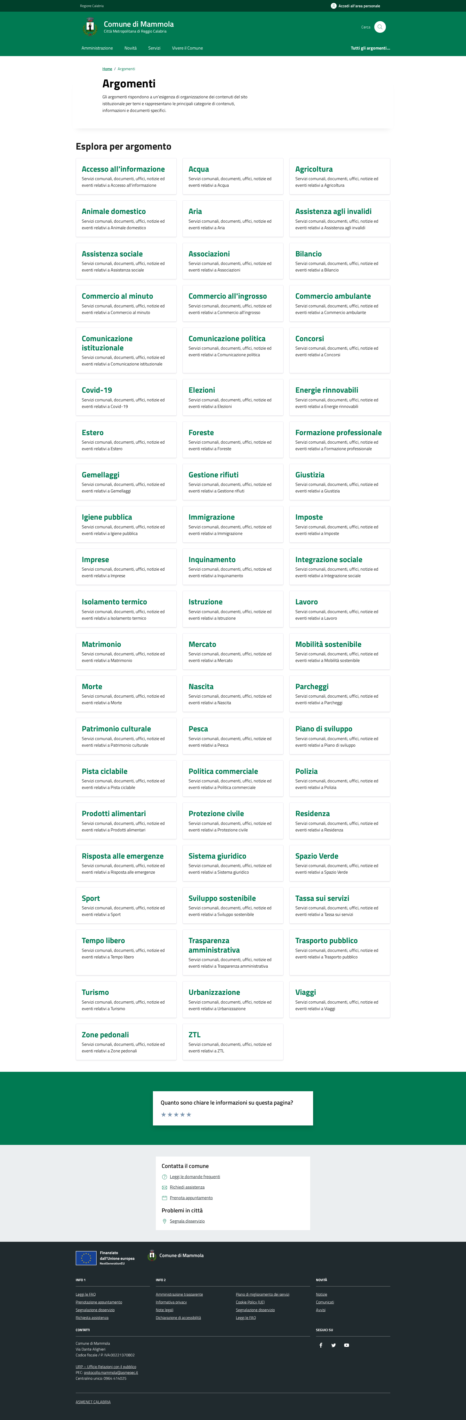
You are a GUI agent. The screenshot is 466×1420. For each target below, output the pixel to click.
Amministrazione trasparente (179, 1294)
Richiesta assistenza (92, 1317)
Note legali (164, 1310)
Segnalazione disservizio (95, 1310)
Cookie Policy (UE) (250, 1302)
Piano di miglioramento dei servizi (262, 1294)
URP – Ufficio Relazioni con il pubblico (106, 1366)
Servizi (154, 48)
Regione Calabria (92, 5)
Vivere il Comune (187, 48)
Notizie (321, 1294)
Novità (131, 48)
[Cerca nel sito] (380, 27)
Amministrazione (97, 48)
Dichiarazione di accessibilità (178, 1317)
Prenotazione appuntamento (99, 1302)
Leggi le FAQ (86, 1294)
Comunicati (325, 1302)
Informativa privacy (171, 1302)
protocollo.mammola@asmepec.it (111, 1372)
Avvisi (320, 1310)
